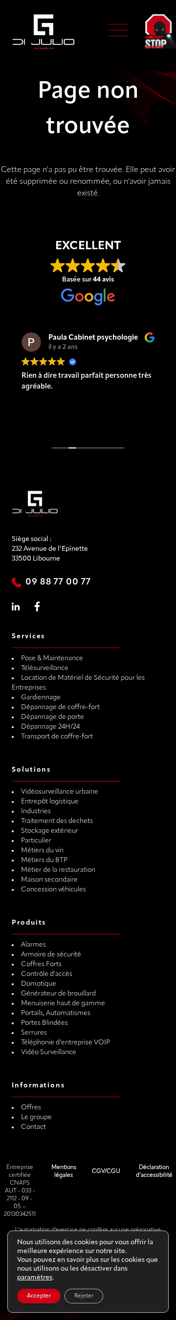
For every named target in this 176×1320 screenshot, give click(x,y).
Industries (36, 811)
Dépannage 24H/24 (50, 727)
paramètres (34, 1277)
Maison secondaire (49, 880)
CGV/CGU (106, 1171)
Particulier (36, 840)
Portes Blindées (44, 1023)
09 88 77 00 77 (58, 582)
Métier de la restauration (58, 870)
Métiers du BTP (44, 860)
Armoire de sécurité (51, 954)
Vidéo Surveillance (48, 1052)
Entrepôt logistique (50, 801)
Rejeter (83, 1296)
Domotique (38, 984)
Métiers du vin (42, 850)
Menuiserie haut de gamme (63, 1003)
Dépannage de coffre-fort (60, 707)
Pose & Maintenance (52, 658)
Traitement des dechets (57, 821)
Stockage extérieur (49, 831)
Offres (31, 1107)
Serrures (34, 1033)
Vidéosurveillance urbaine (59, 792)
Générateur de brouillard (58, 993)
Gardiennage (41, 697)
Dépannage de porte (52, 717)
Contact (33, 1127)
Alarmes (33, 945)
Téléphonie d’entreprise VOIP (65, 1042)
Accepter (39, 1296)
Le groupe (36, 1117)
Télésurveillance (44, 668)
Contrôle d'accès (46, 974)
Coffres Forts (41, 964)
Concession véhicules (53, 889)
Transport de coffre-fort (57, 736)
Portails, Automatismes (55, 1013)
